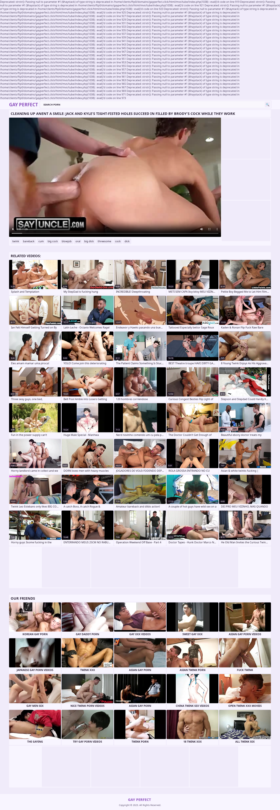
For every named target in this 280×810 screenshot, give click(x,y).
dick (127, 241)
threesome (104, 241)
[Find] (267, 104)
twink (15, 241)
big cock (53, 241)
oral (78, 241)
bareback (29, 241)
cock (118, 241)
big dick (89, 241)
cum (41, 241)
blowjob (67, 241)
